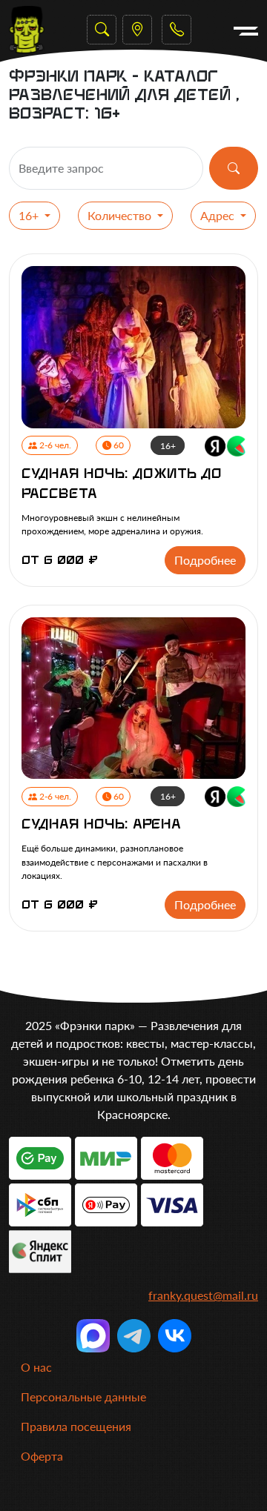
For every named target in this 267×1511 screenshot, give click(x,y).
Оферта (42, 1456)
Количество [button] (121, 215)
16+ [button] (30, 215)
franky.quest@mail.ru (203, 1295)
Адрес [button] (218, 215)
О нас (36, 1367)
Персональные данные (83, 1396)
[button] (176, 29)
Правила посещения (76, 1426)
